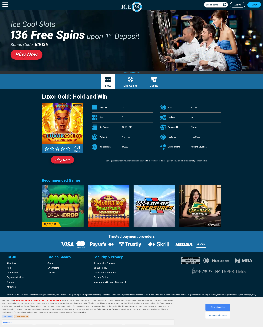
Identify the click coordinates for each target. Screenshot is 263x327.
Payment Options (16, 277)
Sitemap (11, 282)
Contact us (12, 272)
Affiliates (11, 286)
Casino (154, 85)
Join (254, 4)
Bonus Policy (100, 267)
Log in (237, 4)
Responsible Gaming (104, 263)
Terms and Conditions (105, 272)
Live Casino (130, 85)
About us (11, 263)
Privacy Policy (101, 277)
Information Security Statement (110, 282)
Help (9, 267)
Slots (108, 85)
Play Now (62, 160)
